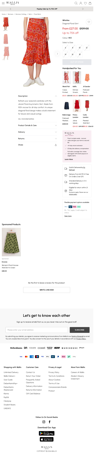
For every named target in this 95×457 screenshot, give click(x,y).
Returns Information (34, 390)
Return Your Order (33, 376)
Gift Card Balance (33, 393)
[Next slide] (82, 9)
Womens (10, 14)
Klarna (6, 393)
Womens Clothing (21, 14)
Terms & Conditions (56, 376)
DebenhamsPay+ (10, 383)
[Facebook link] (49, 421)
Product (52, 391)
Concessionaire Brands (58, 387)
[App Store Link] (46, 436)
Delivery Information (34, 386)
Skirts (30, 14)
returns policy (73, 194)
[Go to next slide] (57, 54)
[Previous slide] (10, 9)
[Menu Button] (3, 3)
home (4, 14)
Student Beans (9, 405)
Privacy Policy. (81, 339)
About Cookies (54, 380)
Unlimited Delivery (11, 372)
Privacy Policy (54, 372)
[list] (36, 54)
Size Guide (8, 380)
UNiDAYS (7, 408)
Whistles (65, 20)
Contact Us (30, 372)
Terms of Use (54, 383)
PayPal (6, 397)
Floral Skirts (37, 14)
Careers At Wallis (77, 372)
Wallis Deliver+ (9, 376)
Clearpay (7, 401)
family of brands (77, 336)
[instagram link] (43, 421)
